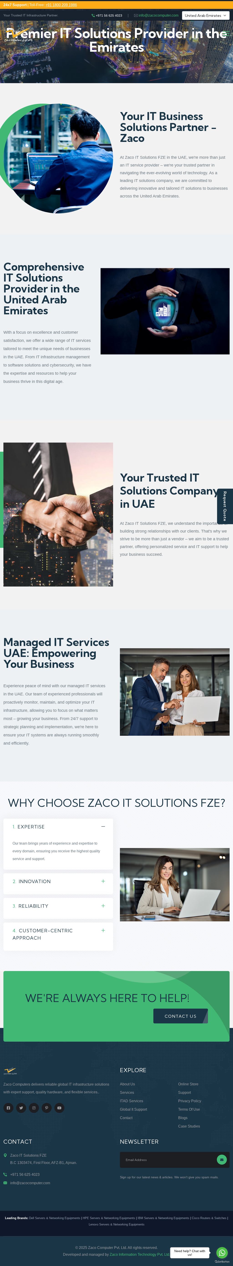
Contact (126, 1118)
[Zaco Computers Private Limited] (18, 33)
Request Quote (225, 506)
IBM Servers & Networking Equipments (163, 1218)
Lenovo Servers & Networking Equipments (116, 1224)
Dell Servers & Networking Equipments (54, 1218)
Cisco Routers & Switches (209, 1218)
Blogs (182, 1118)
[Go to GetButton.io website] (222, 1261)
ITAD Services (131, 1101)
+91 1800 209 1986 (61, 5)
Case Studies (189, 1126)
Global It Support (133, 1109)
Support (184, 1092)
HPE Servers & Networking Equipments (109, 1218)
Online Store (188, 1084)
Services (127, 1092)
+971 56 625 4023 (109, 15)
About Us (127, 1084)
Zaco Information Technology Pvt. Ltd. (140, 1254)
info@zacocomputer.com (158, 15)
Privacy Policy (189, 1101)
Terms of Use (189, 1109)
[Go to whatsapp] (222, 1252)
